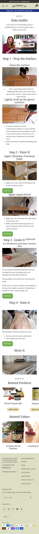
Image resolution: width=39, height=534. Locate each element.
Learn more (29, 10)
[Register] (30, 497)
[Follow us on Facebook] (4, 509)
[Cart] (36, 6)
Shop (23, 465)
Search (23, 461)
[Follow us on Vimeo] (21, 509)
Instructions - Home (28, 469)
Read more (7, 191)
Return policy (26, 483)
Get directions (25, 1)
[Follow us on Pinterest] (13, 509)
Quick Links (25, 476)
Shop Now (13, 409)
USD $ (5, 517)
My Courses (25, 472)
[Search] (7, 6)
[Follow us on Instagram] (9, 509)
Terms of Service (27, 480)
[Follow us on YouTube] (17, 509)
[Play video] (19, 43)
